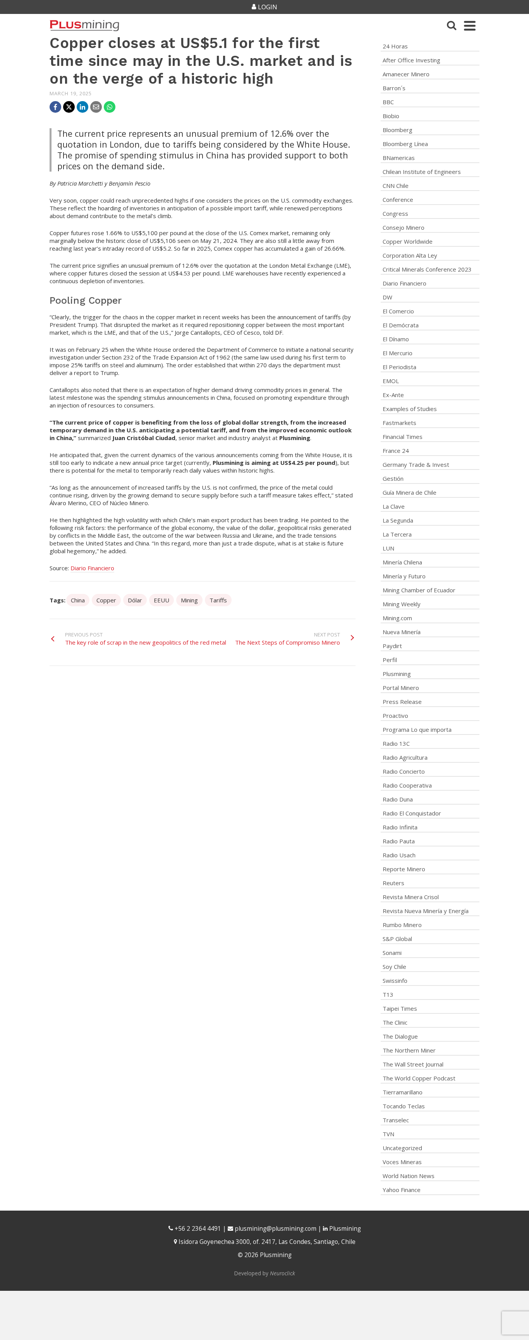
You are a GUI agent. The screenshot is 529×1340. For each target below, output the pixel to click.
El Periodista (399, 367)
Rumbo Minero (402, 925)
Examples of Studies (410, 409)
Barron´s (394, 88)
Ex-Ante (393, 395)
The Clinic (395, 1022)
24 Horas (395, 46)
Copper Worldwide (408, 241)
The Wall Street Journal (413, 1064)
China (78, 600)
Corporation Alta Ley (410, 255)
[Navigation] (469, 25)
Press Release (402, 701)
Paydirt (392, 646)
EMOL (391, 381)
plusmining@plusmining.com (275, 1229)
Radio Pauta (399, 841)
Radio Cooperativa (407, 785)
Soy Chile (394, 966)
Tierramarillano (403, 1092)
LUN (388, 548)
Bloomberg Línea (405, 144)
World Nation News (409, 1176)
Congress (395, 213)
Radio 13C (396, 743)
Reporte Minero (404, 869)
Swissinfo (395, 980)
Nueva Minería (402, 632)
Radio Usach (399, 855)
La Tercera (397, 534)
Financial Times (403, 436)
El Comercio (398, 311)
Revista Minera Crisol (411, 897)
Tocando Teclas (404, 1106)
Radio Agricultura (405, 757)
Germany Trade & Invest (416, 464)
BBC (388, 102)
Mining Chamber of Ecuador (419, 590)
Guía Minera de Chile (409, 492)
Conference (398, 199)
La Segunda (398, 520)
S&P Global (397, 939)
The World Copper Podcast (419, 1078)
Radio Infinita (400, 827)
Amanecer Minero (406, 74)
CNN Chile (396, 185)
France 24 (396, 450)
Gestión (393, 478)
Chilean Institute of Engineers (422, 171)
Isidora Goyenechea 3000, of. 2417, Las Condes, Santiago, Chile (266, 1242)
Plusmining (397, 674)
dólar (135, 600)
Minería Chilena (402, 562)
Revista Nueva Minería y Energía (426, 911)
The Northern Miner (409, 1050)
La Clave (394, 506)
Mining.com (397, 618)
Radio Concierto (404, 771)
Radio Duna (398, 799)
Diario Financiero (92, 568)
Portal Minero (401, 688)
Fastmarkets (399, 423)
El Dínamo (396, 339)
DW (387, 297)
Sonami (392, 952)
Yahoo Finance (402, 1190)
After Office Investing (411, 60)
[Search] (451, 25)
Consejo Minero (403, 227)
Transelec (396, 1120)
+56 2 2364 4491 (197, 1229)
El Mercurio (397, 353)
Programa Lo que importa (417, 729)
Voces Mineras (402, 1162)
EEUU (161, 600)
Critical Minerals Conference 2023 (427, 269)
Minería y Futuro (404, 576)
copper (106, 600)
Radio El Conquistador (412, 813)
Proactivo (395, 715)
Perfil (390, 660)
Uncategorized (402, 1148)
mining (189, 600)
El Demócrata (401, 325)
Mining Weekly (402, 604)
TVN (388, 1134)
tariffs (218, 600)
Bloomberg (397, 130)
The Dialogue (400, 1036)
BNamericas (399, 158)
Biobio (391, 116)
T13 (388, 994)
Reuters (393, 883)
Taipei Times (400, 1008)
